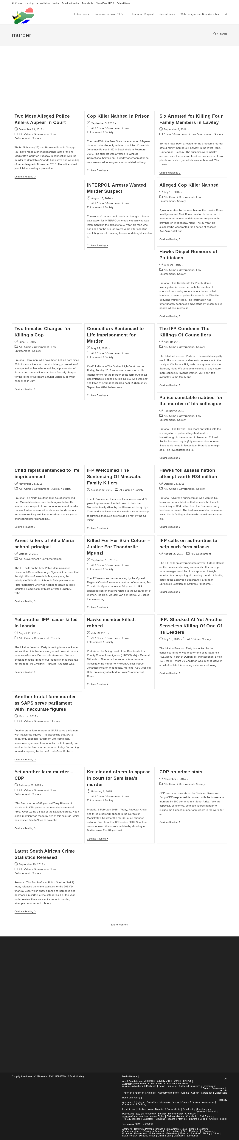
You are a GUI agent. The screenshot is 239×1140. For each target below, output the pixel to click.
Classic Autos (155, 1083)
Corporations (173, 1131)
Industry (223, 1100)
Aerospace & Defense (133, 1102)
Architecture (208, 1102)
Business (127, 1086)
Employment (140, 1133)
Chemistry (190, 1113)
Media (55, 3)
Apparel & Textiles (190, 1102)
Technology (128, 1124)
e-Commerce (208, 1131)
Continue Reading (25, 177)
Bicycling (160, 1119)
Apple (138, 1123)
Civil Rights (206, 1116)
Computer (148, 1123)
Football (223, 1119)
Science (140, 1114)
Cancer (195, 1093)
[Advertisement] (119, 83)
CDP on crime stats (180, 771)
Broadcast (188, 1109)
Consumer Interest (131, 1131)
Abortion (128, 1093)
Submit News (123, 3)
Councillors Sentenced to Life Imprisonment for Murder (115, 335)
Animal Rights (157, 1116)
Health (223, 1090)
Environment (209, 1086)
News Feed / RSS (105, 3)
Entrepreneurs (156, 1133)
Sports (127, 1119)
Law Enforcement (201, 134)
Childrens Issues (175, 1116)
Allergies (151, 1093)
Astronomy (150, 1113)
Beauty (192, 1129)
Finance (184, 1133)
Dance (177, 1081)
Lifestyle (141, 1109)
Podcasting (128, 1113)
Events (206, 1088)
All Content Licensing (23, 3)
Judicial (55, 488)
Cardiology (206, 1093)
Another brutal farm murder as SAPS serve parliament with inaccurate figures (45, 703)
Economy (127, 1133)
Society (36, 138)
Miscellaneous (203, 1109)
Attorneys (127, 1129)
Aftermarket (140, 1083)
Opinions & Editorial (206, 1111)
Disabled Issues (147, 1135)
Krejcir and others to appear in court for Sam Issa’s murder (118, 778)
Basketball (148, 1119)
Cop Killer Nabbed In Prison (118, 116)
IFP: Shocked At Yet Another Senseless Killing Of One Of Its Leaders (191, 625)
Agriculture (152, 1102)
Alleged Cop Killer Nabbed (189, 185)
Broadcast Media (70, 3)
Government (41, 134)
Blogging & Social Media (167, 1109)
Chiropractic (221, 1093)
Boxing (203, 1119)
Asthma (185, 1093)
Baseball (135, 1119)
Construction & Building (134, 1104)
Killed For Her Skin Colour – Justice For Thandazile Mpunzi (118, 546)
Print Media (87, 3)
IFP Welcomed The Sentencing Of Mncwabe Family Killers (114, 476)
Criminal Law (164, 1135)
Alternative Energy (169, 1102)
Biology (162, 1113)
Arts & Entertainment (132, 1081)
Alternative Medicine (168, 1093)
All (20, 134)
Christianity (192, 1116)
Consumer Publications (176, 1083)
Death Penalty (129, 1135)
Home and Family (131, 1097)
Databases (179, 1135)
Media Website (129, 1076)
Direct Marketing (191, 1131)
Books (162, 1086)
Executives (171, 1133)
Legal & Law (128, 1109)
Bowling (193, 1119)
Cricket (212, 1119)
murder (223, 33)
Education (173, 1086)
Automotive (128, 1084)
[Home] (214, 33)
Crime (27, 134)
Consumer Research (153, 1131)
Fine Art (187, 1081)
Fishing (206, 1133)
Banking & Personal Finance (148, 1129)
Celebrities (149, 1081)
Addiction (139, 1093)
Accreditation (43, 3)
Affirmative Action (139, 1116)
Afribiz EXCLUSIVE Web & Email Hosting (63, 1076)
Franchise (195, 1133)
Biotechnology (175, 1113)
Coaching (204, 1129)
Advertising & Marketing (144, 1086)
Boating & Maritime (177, 1119)
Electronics (192, 1135)
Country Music (164, 1081)
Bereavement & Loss (176, 1129)
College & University (189, 1086)
